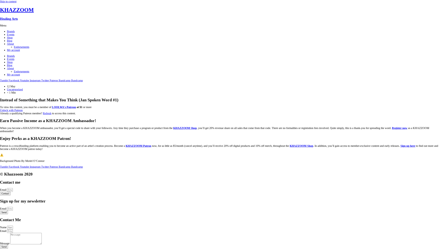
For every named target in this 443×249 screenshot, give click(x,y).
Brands (11, 31)
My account (13, 50)
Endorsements (21, 46)
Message (5, 243)
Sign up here (407, 145)
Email (3, 189)
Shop (10, 37)
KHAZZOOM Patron (138, 145)
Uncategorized (15, 89)
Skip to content (8, 1)
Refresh (47, 113)
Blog (9, 40)
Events (10, 34)
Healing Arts (9, 19)
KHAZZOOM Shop (185, 128)
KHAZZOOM (17, 10)
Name (3, 227)
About (10, 43)
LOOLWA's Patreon (64, 107)
